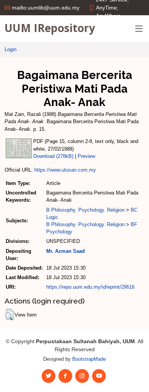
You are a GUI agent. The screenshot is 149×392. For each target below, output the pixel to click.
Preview (86, 156)
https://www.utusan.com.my (65, 170)
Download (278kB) (53, 156)
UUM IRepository (50, 28)
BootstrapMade (89, 359)
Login (10, 49)
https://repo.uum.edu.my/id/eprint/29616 (90, 287)
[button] (9, 314)
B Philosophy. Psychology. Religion (85, 210)
